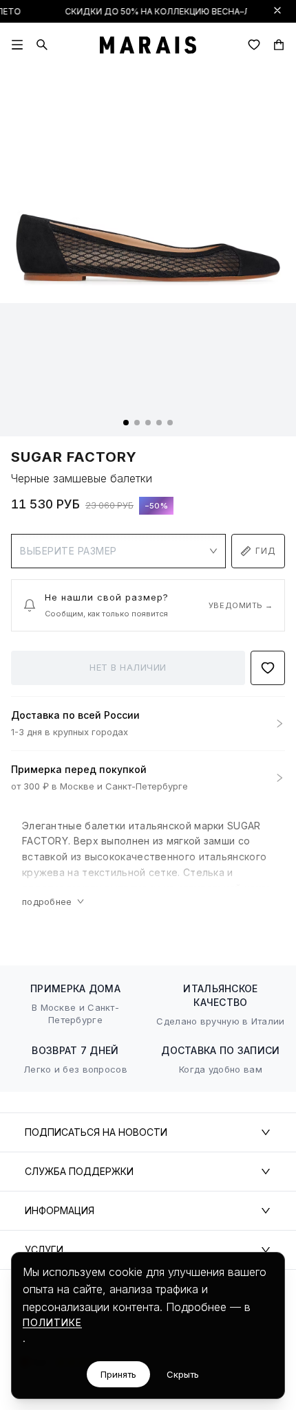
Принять (118, 1374)
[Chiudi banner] (277, 10)
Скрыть (183, 1374)
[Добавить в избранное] (268, 668)
